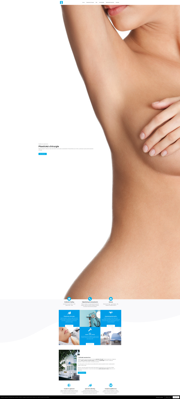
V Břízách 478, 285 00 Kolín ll (110, 305)
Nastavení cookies (159, 397)
